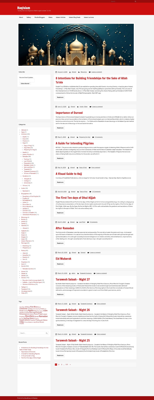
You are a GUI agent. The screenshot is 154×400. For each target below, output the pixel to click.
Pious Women (27, 206)
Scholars (25, 210)
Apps (23, 132)
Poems (36, 314)
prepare (45, 314)
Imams (41, 310)
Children (30, 309)
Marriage (24, 243)
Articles (23, 134)
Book (39, 307)
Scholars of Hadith (28, 212)
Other (24, 202)
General (83, 252)
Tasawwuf (24, 289)
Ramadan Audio (28, 165)
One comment (95, 167)
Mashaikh (39, 312)
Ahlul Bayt (22, 307)
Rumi (20, 318)
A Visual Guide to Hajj (28, 356)
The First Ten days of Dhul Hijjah (31, 358)
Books (23, 219)
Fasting (26, 159)
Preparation (27, 163)
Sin (22, 318)
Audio (81, 106)
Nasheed (25, 191)
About (21, 17)
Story (32, 318)
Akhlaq (27, 307)
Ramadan (25, 156)
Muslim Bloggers (40, 17)
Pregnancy (26, 248)
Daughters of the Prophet (30, 196)
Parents (25, 257)
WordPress (27, 398)
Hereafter (26, 255)
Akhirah (23, 130)
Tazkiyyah (39, 320)
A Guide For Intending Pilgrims (30, 354)
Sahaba (25, 208)
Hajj (24, 143)
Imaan (23, 235)
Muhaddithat (26, 200)
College (26, 181)
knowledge (26, 312)
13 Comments (96, 191)
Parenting (26, 246)
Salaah (23, 273)
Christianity (36, 309)
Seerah (23, 275)
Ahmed (74, 72)
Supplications (24, 320)
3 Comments (99, 137)
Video (86, 106)
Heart (38, 310)
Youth (21, 323)
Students (25, 176)
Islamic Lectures (89, 17)
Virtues (25, 185)
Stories (23, 277)
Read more (60, 97)
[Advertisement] (34, 104)
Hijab (22, 233)
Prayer (40, 314)
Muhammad (23, 314)
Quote (23, 266)
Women (42, 322)
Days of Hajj (83, 167)
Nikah (28, 314)
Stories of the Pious (29, 284)
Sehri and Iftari (28, 167)
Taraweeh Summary (86, 273)
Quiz (22, 264)
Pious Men (26, 204)
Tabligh (23, 287)
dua (45, 309)
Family (23, 223)
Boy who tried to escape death (32, 280)
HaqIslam (23, 7)
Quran (23, 271)
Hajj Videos (27, 147)
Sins (24, 259)
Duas (24, 139)
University (27, 183)
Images (23, 237)
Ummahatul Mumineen (29, 214)
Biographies (25, 193)
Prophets (24, 262)
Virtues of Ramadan (30, 173)
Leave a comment (97, 72)
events (23, 221)
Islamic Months (27, 154)
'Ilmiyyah (26, 179)
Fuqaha (25, 198)
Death (24, 137)
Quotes (29, 316)
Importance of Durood (28, 352)
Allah (24, 253)
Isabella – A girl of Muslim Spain (32, 282)
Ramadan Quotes (28, 269)
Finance (25, 141)
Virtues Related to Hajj (29, 322)
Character (23, 309)
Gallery (29, 17)
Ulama (50, 17)
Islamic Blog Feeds (74, 17)
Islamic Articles (60, 17)
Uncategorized (25, 291)
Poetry (23, 250)
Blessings (84, 72)
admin (73, 273)
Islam (23, 239)
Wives (37, 322)
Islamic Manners (26, 241)
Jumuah (21, 312)
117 (67, 364)
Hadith (31, 310)
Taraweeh (27, 169)
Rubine (35, 398)
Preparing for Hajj (84, 137)
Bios (36, 307)
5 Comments (93, 222)
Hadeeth (23, 231)
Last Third (82, 222)
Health (25, 152)
